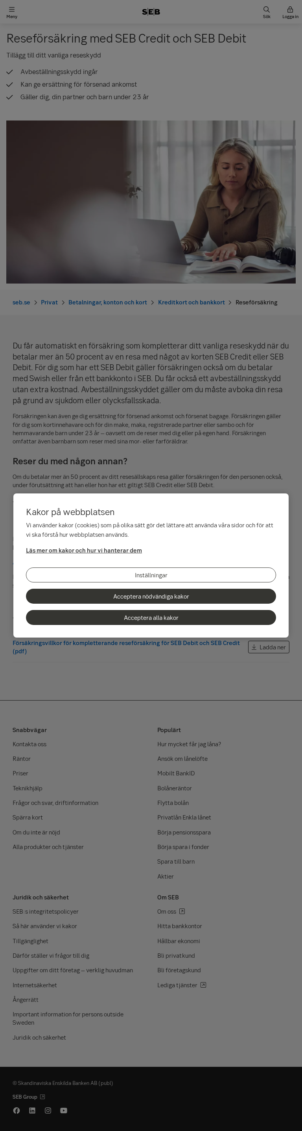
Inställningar (151, 575)
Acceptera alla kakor (151, 617)
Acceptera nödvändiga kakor (151, 596)
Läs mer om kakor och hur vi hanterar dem (84, 550)
